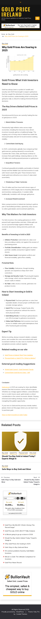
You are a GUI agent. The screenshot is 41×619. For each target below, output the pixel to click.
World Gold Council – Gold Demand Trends (19, 369)
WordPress (20, 612)
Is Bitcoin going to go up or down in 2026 (19, 534)
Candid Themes (21, 614)
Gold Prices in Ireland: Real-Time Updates (19, 355)
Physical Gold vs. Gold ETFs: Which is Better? (20, 358)
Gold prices (5, 387)
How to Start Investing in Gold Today (14, 415)
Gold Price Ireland (16, 11)
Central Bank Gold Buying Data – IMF (17, 372)
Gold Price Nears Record (13, 562)
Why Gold (32, 453)
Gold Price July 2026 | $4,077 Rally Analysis (20, 531)
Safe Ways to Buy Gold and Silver (16, 469)
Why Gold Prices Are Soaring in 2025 (18, 544)
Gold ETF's (13, 453)
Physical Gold (23, 453)
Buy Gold (5, 43)
